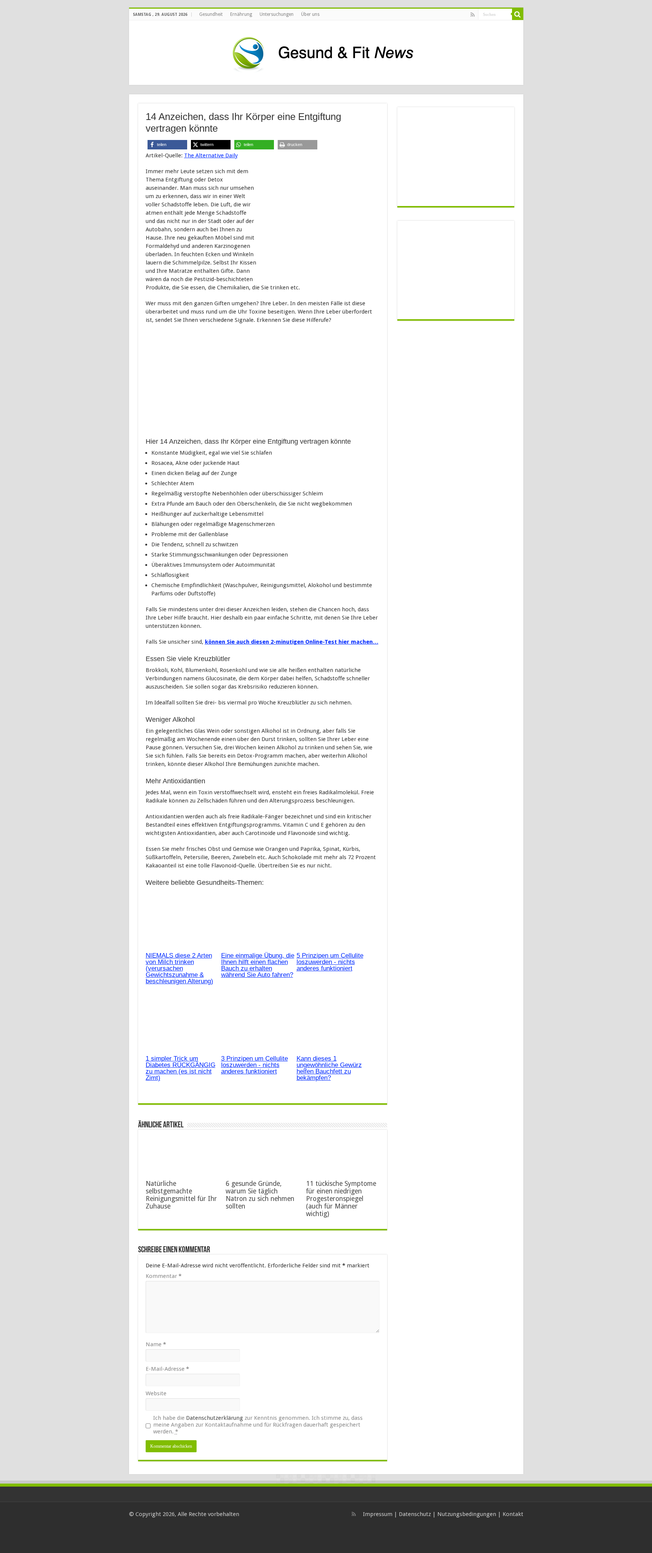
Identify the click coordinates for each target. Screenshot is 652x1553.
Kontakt (513, 1514)
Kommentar (163, 1276)
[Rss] (472, 14)
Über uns (310, 14)
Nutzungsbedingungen (466, 1514)
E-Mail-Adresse (167, 1368)
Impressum (377, 1514)
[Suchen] (517, 14)
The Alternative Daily (211, 155)
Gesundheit (211, 14)
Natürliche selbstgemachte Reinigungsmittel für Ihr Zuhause (181, 1195)
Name (156, 1344)
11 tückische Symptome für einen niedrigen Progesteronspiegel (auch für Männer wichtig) (341, 1199)
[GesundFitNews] (326, 51)
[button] (167, 144)
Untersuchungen (277, 14)
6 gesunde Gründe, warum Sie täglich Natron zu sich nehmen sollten (260, 1195)
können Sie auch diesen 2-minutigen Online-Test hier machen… (291, 641)
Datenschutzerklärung (214, 1418)
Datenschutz (415, 1514)
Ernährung (241, 14)
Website (156, 1393)
